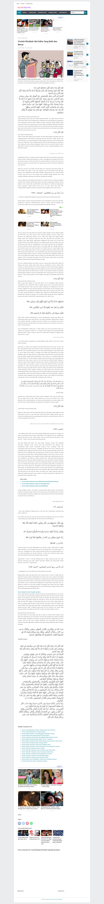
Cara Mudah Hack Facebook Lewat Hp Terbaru (78, 63)
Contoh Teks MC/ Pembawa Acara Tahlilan (33, 748)
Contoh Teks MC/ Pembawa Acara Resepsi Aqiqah (35, 755)
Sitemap (23, 3)
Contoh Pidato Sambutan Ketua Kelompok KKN (34, 743)
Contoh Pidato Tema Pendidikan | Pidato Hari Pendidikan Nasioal (39, 759)
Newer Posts (20, 891)
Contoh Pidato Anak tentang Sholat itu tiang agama (36, 735)
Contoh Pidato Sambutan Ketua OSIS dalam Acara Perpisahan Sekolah (40, 481)
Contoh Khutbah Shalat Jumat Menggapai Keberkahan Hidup (38, 733)
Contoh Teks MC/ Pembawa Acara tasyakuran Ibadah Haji (37, 752)
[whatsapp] (31, 823)
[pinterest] (27, 823)
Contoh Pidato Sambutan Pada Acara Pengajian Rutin (36, 483)
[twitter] (23, 823)
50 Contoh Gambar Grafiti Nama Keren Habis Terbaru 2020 (78, 53)
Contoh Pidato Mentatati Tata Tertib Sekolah (33, 732)
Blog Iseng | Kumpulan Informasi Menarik (53, 899)
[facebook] (19, 823)
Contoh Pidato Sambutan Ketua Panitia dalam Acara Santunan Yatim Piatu (42, 741)
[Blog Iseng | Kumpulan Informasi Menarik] (24, 7)
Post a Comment (28, 47)
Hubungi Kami (29, 3)
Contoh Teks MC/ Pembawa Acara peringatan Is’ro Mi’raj (37, 753)
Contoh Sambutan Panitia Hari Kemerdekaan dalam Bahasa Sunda (40, 737)
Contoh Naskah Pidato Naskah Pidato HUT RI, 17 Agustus (37, 739)
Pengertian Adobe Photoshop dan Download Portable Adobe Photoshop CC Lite (79, 74)
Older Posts (61, 891)
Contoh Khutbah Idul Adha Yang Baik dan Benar (34, 761)
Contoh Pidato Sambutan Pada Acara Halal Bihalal (35, 486)
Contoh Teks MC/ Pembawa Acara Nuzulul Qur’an (35, 757)
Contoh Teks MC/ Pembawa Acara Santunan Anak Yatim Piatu (39, 750)
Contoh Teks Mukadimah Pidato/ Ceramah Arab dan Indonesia (38, 730)
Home (18, 3)
